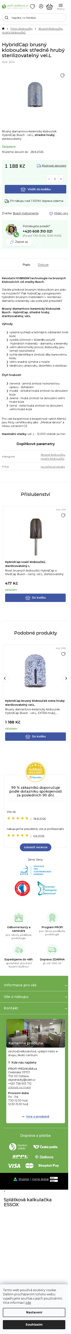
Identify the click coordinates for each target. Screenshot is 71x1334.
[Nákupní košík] (49, 7)
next (66, 678)
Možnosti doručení (54, 165)
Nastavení (34, 1312)
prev (5, 678)
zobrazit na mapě (19, 1087)
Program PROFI (52, 927)
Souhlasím (34, 1324)
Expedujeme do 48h (19, 959)
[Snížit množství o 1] (49, 179)
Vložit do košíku (39, 189)
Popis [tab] (26, 265)
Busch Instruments (25, 213)
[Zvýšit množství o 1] (61, 179)
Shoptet (24, 1179)
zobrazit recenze (35, 847)
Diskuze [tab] (43, 265)
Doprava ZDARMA (52, 959)
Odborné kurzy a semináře (18, 929)
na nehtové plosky (53, 466)
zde (28, 1302)
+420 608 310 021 (37, 231)
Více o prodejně (37, 1116)
